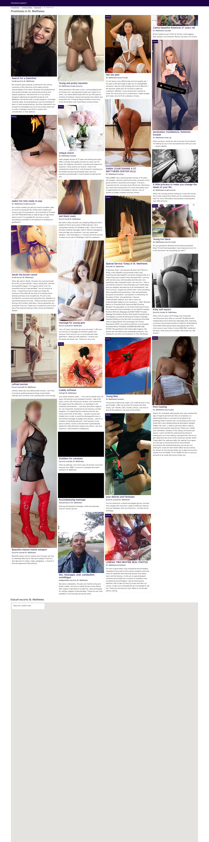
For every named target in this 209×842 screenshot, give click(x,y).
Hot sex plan (112, 74)
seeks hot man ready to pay (27, 201)
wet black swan (67, 216)
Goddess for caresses (71, 458)
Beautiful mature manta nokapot (29, 549)
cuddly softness (67, 390)
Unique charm (66, 153)
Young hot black (162, 239)
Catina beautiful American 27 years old (174, 27)
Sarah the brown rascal (24, 274)
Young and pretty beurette (73, 83)
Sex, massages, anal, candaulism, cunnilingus (77, 576)
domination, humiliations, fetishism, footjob (172, 133)
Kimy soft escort (162, 309)
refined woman (20, 384)
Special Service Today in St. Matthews (126, 263)
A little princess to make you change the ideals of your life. (175, 186)
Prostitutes (15, 7)
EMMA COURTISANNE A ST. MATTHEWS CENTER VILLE (121, 170)
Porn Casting (160, 406)
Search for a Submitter (24, 78)
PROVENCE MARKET (19, 3)
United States (27, 7)
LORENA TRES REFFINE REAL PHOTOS (127, 562)
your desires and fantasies (120, 496)
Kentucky (37, 7)
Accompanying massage (72, 499)
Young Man (112, 396)
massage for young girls (72, 322)
